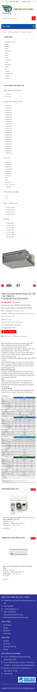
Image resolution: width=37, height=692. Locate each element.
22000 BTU (8, 133)
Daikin (7, 48)
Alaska (7, 71)
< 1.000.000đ (9, 223)
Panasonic (8, 51)
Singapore (8, 166)
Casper (7, 46)
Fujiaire (7, 76)
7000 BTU (8, 105)
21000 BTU (8, 130)
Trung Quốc (9, 169)
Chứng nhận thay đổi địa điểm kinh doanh (15, 617)
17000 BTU (8, 121)
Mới (6, 196)
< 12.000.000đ (9, 230)
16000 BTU (8, 119)
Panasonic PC (9, 73)
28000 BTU (8, 142)
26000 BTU (8, 137)
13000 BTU (8, 112)
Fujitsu (7, 67)
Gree (6, 55)
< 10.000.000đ (9, 228)
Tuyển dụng (6, 633)
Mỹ (6, 178)
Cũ (6, 198)
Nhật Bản (8, 173)
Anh (6, 180)
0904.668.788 (26, 1)
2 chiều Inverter (10, 209)
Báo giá (5, 628)
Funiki (7, 57)
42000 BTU (8, 151)
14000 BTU (8, 114)
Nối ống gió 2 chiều (18, 311)
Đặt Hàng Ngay (10, 331)
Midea (7, 53)
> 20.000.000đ (9, 237)
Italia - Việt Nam (10, 184)
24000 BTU (8, 135)
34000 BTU (8, 146)
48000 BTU (8, 153)
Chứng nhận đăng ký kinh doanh (13, 614)
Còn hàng (8, 94)
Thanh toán (6, 643)
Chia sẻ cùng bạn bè (21, 336)
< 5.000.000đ (9, 225)
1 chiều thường (10, 212)
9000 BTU (8, 108)
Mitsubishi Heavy (10, 42)
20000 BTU (8, 128)
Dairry (7, 44)
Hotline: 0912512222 (9, 612)
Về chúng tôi (7, 625)
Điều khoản (6, 630)
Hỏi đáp (5, 649)
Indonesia (8, 187)
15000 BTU (8, 117)
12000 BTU (8, 110)
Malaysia (8, 164)
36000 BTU (8, 148)
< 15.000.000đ (9, 232)
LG (6, 69)
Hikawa (7, 78)
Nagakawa (8, 60)
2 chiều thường (10, 214)
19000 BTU (8, 126)
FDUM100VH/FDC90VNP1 (9, 347)
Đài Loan (8, 171)
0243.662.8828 (14, 1)
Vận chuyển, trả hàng (9, 646)
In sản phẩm (7, 336)
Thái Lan (8, 162)
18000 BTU (8, 124)
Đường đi (6, 641)
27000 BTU (8, 139)
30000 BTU (8, 144)
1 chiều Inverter (10, 207)
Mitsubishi (8, 64)
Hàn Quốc (8, 182)
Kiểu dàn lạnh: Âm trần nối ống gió (11, 322)
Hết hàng (8, 96)
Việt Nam (8, 175)
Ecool (6, 62)
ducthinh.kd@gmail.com (11, 609)
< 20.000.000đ (9, 234)
